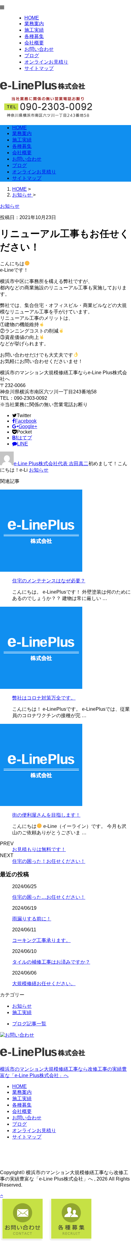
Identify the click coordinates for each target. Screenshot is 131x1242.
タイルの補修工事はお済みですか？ (51, 962)
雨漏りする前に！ (31, 918)
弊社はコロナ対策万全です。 (44, 697)
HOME (31, 17)
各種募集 (34, 36)
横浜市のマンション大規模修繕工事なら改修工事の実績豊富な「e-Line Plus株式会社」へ (63, 1072)
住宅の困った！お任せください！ (48, 861)
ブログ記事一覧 (29, 1023)
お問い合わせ (39, 49)
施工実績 (34, 30)
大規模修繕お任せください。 (44, 983)
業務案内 (34, 23)
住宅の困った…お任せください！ (48, 897)
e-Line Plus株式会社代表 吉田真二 (51, 463)
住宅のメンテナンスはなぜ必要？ (48, 580)
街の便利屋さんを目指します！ (46, 815)
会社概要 (34, 42)
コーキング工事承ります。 (41, 940)
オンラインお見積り (46, 62)
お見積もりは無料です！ (39, 849)
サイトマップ (39, 68)
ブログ (31, 55)
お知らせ (38, 470)
